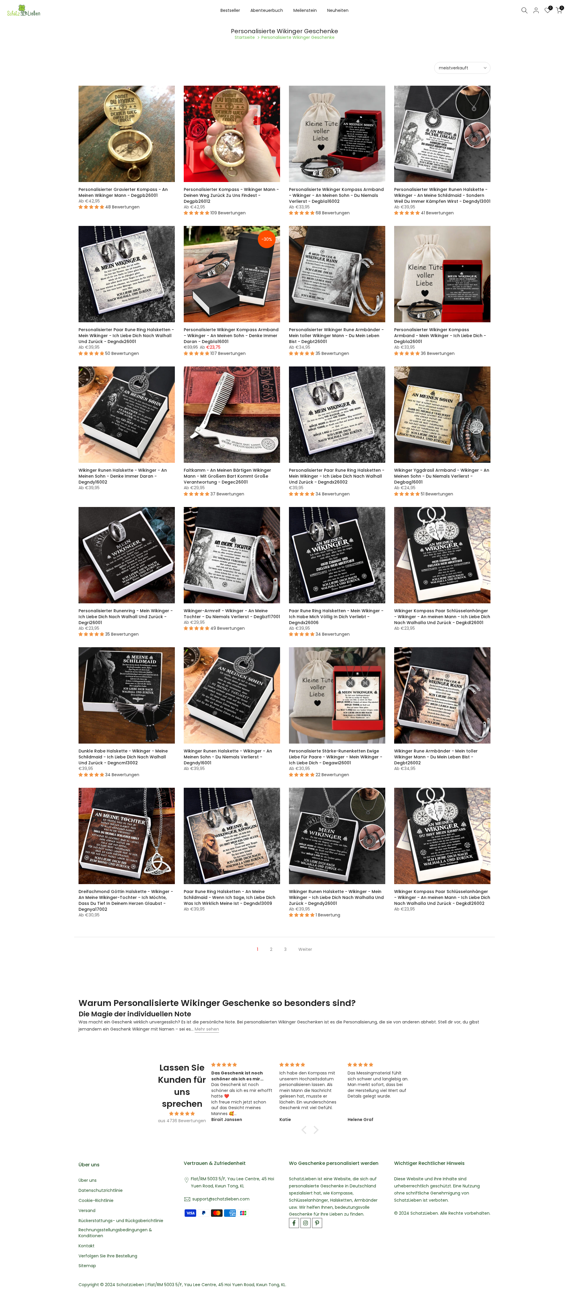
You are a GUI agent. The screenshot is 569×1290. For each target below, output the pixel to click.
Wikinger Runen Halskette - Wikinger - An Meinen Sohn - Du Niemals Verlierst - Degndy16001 (228, 757)
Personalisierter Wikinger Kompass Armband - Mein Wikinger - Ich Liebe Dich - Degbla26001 (440, 336)
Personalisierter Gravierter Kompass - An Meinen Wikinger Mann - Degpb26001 (123, 192)
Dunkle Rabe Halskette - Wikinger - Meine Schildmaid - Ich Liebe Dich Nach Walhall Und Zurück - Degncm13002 (123, 757)
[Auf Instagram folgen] (306, 1223)
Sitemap (87, 1266)
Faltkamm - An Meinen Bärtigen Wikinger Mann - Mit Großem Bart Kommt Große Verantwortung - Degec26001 (227, 476)
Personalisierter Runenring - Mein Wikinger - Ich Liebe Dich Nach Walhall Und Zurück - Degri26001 (126, 617)
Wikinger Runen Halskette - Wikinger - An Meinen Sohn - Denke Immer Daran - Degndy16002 (123, 476)
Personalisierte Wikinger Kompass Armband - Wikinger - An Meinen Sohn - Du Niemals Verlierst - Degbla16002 (336, 195)
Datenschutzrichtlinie (101, 1190)
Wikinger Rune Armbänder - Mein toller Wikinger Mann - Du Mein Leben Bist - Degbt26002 (436, 757)
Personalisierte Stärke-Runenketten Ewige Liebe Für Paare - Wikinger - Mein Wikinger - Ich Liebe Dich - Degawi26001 (335, 757)
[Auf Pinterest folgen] (317, 1223)
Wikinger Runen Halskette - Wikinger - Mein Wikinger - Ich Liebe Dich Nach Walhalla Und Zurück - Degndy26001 (336, 897)
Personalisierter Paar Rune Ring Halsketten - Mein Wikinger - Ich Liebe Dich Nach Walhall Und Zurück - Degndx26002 (336, 476)
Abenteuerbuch (266, 10)
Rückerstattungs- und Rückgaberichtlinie (121, 1221)
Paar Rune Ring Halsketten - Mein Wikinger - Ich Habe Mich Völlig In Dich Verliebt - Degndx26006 (336, 617)
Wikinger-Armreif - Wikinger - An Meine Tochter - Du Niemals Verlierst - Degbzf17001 (232, 614)
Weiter (305, 949)
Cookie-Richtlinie (96, 1200)
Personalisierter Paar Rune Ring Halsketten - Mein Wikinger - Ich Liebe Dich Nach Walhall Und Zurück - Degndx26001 (126, 336)
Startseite (245, 37)
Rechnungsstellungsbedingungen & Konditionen (115, 1233)
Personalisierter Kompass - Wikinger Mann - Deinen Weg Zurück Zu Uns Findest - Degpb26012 (231, 195)
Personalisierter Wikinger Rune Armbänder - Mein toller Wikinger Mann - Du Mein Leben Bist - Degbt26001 (336, 336)
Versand (87, 1211)
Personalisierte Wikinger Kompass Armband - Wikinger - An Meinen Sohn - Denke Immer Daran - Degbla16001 (231, 336)
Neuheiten (338, 10)
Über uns (88, 1180)
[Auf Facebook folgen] (294, 1223)
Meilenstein (305, 10)
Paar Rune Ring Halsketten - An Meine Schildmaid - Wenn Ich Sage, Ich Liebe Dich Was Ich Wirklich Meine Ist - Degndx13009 (229, 897)
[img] (182, 1113)
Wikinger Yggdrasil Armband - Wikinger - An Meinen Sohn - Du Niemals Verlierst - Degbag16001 (441, 476)
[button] (305, 1130)
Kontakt (87, 1246)
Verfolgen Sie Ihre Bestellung (108, 1256)
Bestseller (230, 10)
